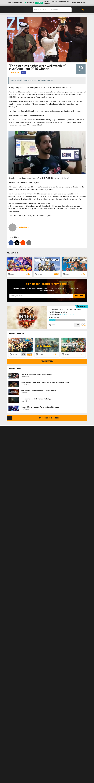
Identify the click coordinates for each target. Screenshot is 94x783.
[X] (16, 242)
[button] (15, 3)
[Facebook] (11, 242)
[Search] (69, 9)
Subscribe (79, 295)
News (23, 72)
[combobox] (56, 9)
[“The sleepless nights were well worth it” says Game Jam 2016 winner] (22, 242)
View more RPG (47, 361)
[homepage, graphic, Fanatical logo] (18, 9)
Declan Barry (15, 72)
